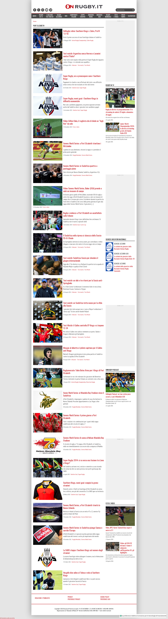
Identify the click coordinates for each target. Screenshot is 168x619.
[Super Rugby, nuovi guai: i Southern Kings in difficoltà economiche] (47, 106)
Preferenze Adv (105, 599)
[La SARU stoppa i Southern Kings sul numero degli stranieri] (47, 558)
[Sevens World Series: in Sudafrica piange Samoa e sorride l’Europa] (47, 535)
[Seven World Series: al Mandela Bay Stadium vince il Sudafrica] (47, 400)
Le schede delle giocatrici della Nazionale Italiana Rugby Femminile (123, 268)
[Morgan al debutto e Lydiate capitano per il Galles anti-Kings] (47, 355)
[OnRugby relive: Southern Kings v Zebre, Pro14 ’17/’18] (47, 39)
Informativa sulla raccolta (7, 618)
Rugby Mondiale (77, 155)
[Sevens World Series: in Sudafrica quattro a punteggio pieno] (47, 173)
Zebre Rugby (90, 40)
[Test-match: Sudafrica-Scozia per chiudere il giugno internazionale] (47, 265)
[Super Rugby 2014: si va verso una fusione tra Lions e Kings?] (47, 468)
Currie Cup (83, 225)
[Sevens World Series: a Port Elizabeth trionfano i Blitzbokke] (47, 151)
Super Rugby (83, 88)
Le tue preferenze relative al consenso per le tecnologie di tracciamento (142, 616)
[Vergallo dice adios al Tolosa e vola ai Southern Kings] (47, 580)
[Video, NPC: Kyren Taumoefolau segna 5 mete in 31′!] (120, 516)
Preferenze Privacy (74, 599)
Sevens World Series (87, 155)
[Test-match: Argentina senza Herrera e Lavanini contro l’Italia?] (47, 61)
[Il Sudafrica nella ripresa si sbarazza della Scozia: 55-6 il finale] (47, 243)
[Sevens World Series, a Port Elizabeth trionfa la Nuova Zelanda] (47, 513)
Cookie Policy (104, 597)
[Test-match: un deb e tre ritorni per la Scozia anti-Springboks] (47, 288)
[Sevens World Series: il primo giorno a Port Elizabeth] (47, 423)
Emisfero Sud (75, 88)
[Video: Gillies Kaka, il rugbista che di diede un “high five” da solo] (47, 128)
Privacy (70, 597)
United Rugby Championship (79, 40)
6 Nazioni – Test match (77, 65)
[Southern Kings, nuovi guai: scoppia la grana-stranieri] (47, 490)
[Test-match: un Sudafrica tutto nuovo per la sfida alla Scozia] (47, 310)
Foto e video (76, 127)
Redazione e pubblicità (42, 598)
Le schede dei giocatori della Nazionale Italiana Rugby (122, 247)
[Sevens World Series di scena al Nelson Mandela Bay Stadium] (47, 445)
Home (34, 21)
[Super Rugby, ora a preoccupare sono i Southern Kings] (47, 84)
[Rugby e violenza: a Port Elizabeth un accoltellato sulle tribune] (47, 221)
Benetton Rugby (91, 382)
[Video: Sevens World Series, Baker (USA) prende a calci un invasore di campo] (47, 196)
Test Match (87, 65)
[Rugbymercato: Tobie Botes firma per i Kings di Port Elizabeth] (47, 378)
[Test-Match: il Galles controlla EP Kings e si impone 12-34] (47, 333)
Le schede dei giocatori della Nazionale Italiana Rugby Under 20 (124, 257)
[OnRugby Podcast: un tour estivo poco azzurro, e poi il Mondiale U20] (120, 383)
